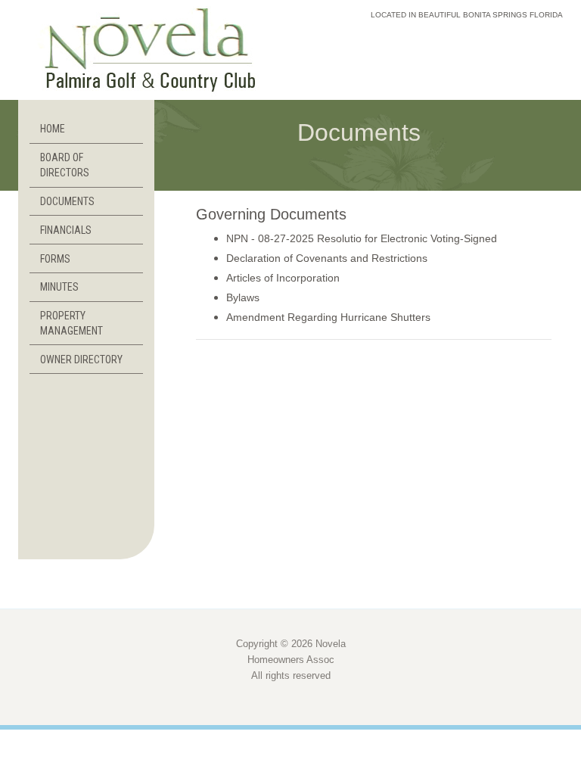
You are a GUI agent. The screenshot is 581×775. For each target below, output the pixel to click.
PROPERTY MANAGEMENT (71, 323)
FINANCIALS (66, 230)
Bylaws (242, 297)
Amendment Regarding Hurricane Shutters (328, 317)
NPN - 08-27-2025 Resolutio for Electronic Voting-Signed (361, 238)
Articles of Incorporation (283, 278)
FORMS (55, 259)
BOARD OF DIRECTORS (64, 165)
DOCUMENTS (67, 201)
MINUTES (59, 287)
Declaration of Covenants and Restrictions (328, 258)
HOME (52, 129)
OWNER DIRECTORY (81, 359)
